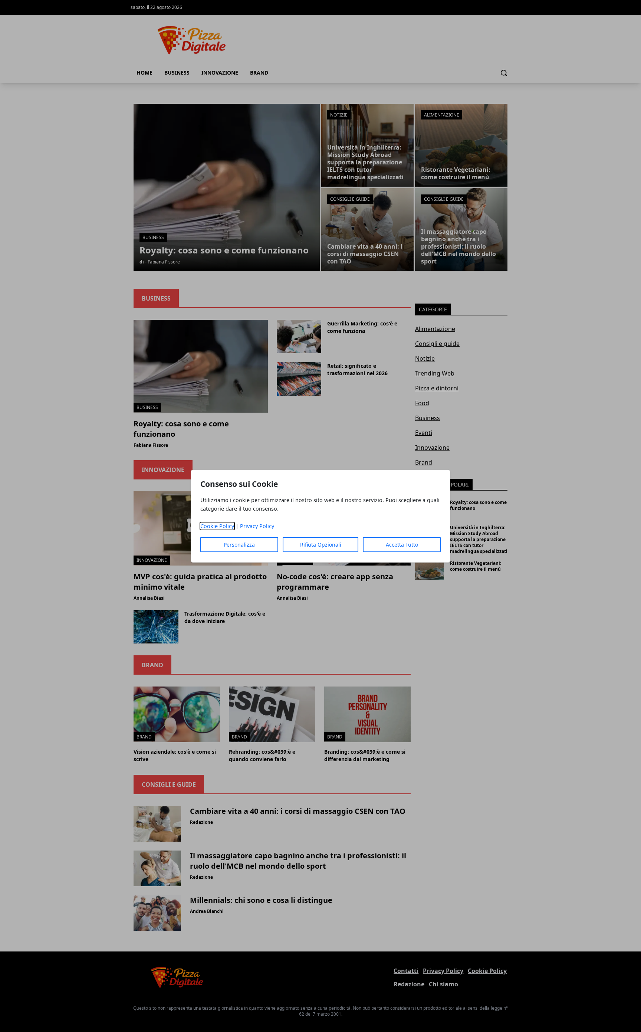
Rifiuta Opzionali (320, 544)
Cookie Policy (217, 526)
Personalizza (239, 544)
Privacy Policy (257, 526)
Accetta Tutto (402, 544)
